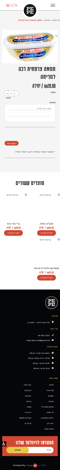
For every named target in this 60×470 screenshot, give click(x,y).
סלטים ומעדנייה (47, 407)
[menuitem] (7, 5)
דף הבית (56, 20)
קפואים (51, 396)
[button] (3, 443)
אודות (51, 385)
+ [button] (7, 93)
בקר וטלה (27, 385)
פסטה (29, 407)
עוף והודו (50, 390)
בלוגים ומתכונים (47, 418)
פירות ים (28, 423)
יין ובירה (28, 412)
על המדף (50, 412)
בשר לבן (50, 423)
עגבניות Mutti (25, 418)
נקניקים (28, 396)
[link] (28, 340)
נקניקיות (27, 390)
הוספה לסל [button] (11, 143)
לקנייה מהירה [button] (46, 233)
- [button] (15, 93)
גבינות (47, 20)
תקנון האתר (49, 429)
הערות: (52, 102)
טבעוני (51, 401)
